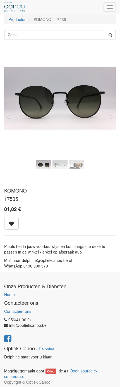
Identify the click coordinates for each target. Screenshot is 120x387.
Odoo (50, 371)
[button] (9, 113)
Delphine (46, 348)
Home (9, 294)
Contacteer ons (17, 311)
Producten (17, 19)
